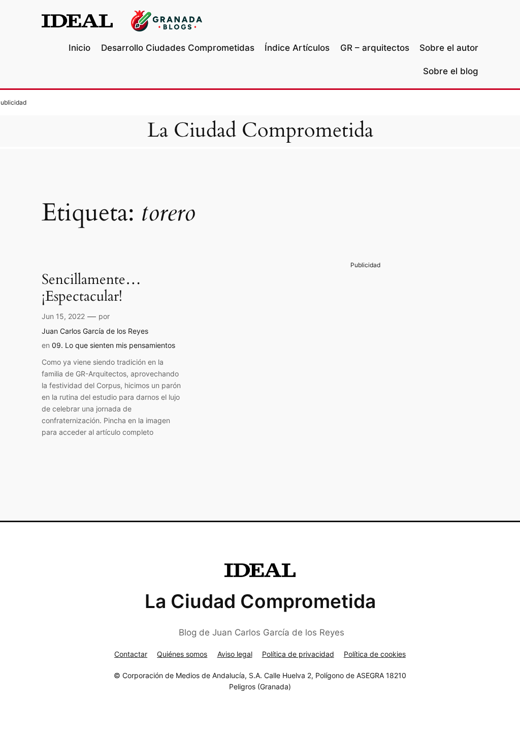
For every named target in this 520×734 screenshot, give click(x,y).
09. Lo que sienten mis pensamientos (113, 345)
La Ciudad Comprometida (260, 130)
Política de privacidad (298, 654)
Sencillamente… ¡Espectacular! (91, 288)
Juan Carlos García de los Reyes (95, 331)
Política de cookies (375, 654)
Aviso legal (234, 654)
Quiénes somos (182, 654)
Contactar (130, 654)
